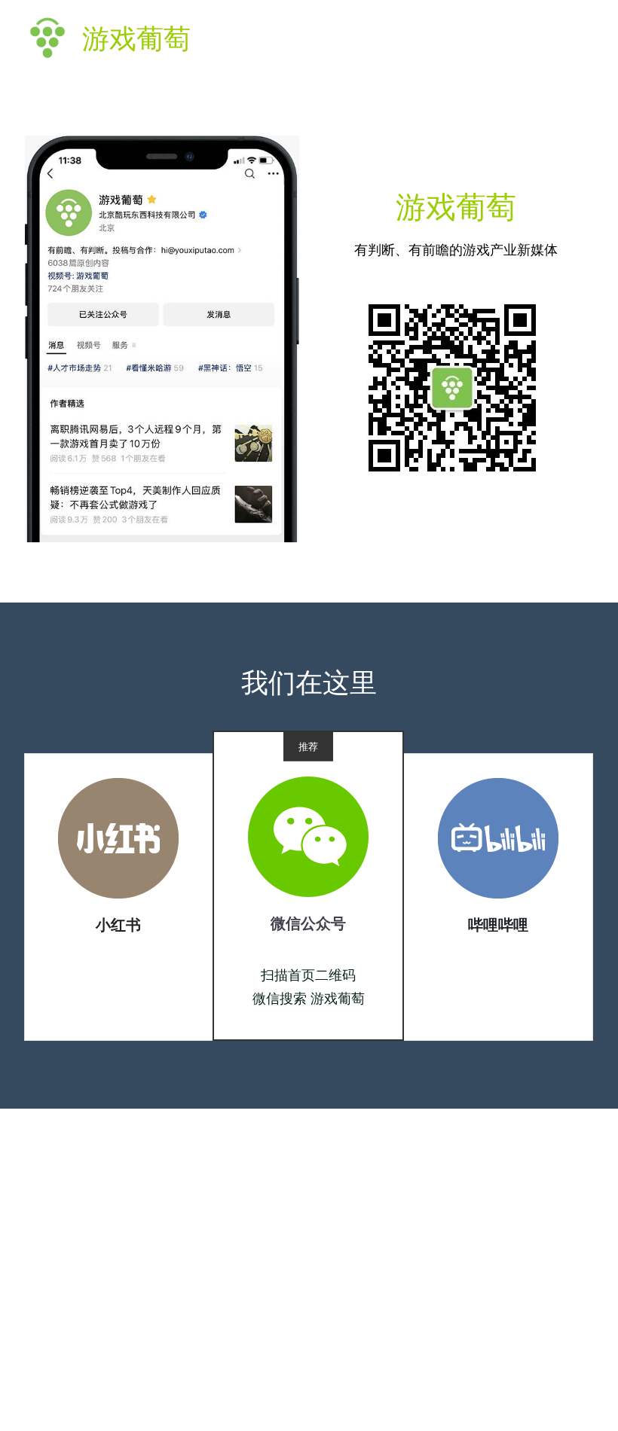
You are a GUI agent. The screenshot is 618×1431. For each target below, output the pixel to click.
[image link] (118, 837)
